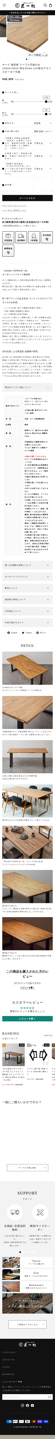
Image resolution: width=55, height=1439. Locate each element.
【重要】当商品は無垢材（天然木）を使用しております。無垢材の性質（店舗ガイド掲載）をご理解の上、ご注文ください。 (18, 143)
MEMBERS (8, 1374)
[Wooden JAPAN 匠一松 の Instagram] (22, 1405)
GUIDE (6, 1367)
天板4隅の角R (12, 131)
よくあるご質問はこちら (15, 210)
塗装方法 (9, 123)
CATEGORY (9, 1352)
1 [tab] (20, 1252)
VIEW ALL (48, 1036)
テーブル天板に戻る (27, 1167)
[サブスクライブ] (49, 1397)
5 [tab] (32, 1252)
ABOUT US (8, 1360)
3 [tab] (26, 1252)
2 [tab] (23, 1252)
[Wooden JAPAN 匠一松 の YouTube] (32, 1405)
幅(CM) (5, 101)
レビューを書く (28, 987)
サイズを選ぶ (12, 92)
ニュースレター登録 (12, 1382)
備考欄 (8, 185)
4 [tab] (29, 1252)
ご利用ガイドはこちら (27, 1324)
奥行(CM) (5, 114)
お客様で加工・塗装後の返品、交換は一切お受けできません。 (18, 155)
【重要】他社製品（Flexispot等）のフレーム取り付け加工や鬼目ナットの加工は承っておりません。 (18, 169)
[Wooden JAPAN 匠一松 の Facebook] (27, 1405)
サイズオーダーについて (15, 206)
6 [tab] (35, 1252)
